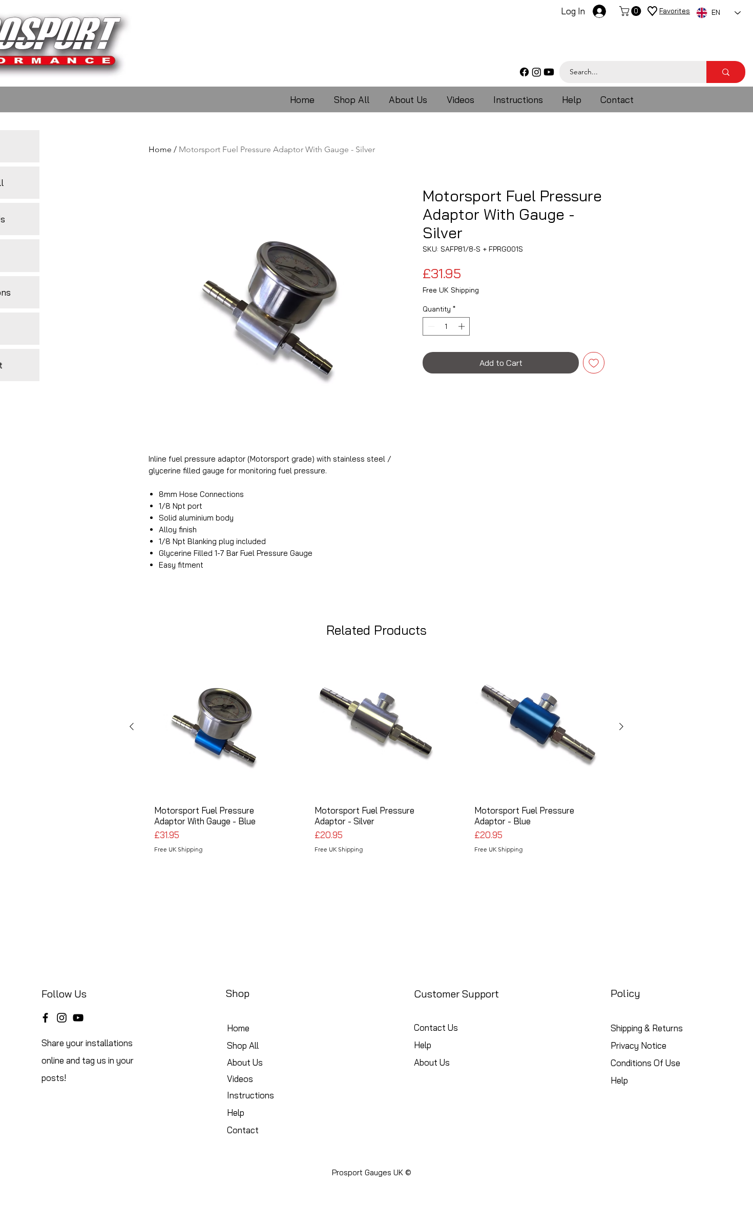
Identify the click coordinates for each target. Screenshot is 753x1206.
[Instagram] (536, 72)
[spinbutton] (446, 326)
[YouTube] (78, 1017)
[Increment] (462, 326)
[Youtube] (549, 72)
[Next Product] (621, 726)
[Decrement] (430, 326)
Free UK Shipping (451, 290)
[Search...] (725, 72)
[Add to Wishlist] (593, 362)
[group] (377, 759)
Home (160, 149)
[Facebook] (524, 72)
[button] (631, 11)
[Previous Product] (132, 726)
